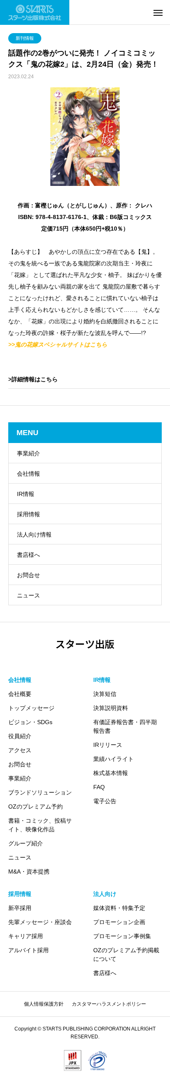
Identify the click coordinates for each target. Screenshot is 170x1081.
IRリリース (107, 745)
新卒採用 (19, 908)
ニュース (28, 595)
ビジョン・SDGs (30, 722)
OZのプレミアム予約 (35, 806)
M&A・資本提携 (29, 871)
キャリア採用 (25, 936)
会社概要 (19, 694)
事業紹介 (28, 453)
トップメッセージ (31, 708)
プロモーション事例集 (122, 936)
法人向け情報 (34, 534)
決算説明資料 (110, 708)
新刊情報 (25, 38)
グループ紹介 (25, 843)
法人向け (104, 894)
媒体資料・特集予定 (119, 908)
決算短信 (104, 694)
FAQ (99, 787)
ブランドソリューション (40, 792)
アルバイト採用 (28, 950)
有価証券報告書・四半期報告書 (125, 726)
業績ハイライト (113, 759)
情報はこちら (40, 379)
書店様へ (28, 554)
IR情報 (25, 494)
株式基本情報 (110, 773)
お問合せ (28, 575)
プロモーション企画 (119, 922)
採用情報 (28, 514)
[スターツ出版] (34, 12)
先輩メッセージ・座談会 (40, 922)
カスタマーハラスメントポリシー (109, 1004)
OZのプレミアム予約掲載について (126, 954)
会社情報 (28, 473)
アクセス (19, 750)
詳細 (17, 379)
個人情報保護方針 (44, 1004)
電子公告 (104, 801)
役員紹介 (19, 736)
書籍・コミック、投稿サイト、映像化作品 (40, 825)
